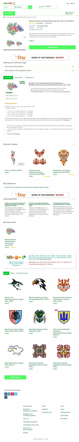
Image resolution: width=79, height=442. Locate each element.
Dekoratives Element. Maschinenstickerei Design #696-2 (38, 365)
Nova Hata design (42, 26)
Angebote (45, 409)
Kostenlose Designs (22, 273)
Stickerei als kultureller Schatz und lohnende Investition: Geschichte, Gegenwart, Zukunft (15, 204)
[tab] (39, 66)
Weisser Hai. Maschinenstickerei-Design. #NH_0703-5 (14, 299)
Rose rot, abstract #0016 (13, 170)
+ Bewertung (48, 23)
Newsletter (64, 418)
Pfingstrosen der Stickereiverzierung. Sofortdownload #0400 (37, 172)
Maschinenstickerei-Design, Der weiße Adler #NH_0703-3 (39, 298)
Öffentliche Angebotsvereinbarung (30, 410)
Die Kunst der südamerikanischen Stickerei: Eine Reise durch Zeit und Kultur (39, 204)
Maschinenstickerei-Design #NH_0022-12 (14, 364)
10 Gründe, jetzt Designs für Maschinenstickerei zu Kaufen (62, 203)
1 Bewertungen (39, 23)
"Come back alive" (44, 259)
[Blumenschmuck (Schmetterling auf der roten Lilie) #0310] (24, 37)
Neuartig (6, 273)
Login (42, 6)
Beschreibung (8, 77)
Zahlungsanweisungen (30, 422)
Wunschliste (64, 415)
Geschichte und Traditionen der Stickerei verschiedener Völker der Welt (26, 187)
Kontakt (25, 433)
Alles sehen (15, 377)
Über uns (26, 418)
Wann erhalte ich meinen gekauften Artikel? (18, 70)
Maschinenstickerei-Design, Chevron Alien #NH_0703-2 (14, 330)
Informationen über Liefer (31, 425)
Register (48, 6)
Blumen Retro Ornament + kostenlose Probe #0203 (62, 171)
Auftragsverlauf (65, 412)
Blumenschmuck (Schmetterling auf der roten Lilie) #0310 (21, 17)
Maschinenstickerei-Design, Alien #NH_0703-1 (38, 330)
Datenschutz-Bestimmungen (28, 428)
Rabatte (12, 273)
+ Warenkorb (52, 47)
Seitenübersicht (47, 412)
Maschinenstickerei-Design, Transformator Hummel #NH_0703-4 (62, 299)
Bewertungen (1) (29, 77)
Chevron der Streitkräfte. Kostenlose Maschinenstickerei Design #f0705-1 (62, 332)
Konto (62, 409)
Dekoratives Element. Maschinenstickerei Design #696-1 (62, 365)
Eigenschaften (18, 77)
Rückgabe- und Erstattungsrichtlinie (29, 414)
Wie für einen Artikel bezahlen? (14, 66)
